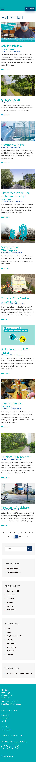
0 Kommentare (16, 51)
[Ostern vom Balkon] (18, 131)
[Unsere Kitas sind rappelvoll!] (18, 389)
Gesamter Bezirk (13, 591)
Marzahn (10, 606)
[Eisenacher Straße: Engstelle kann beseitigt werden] (18, 179)
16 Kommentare (16, 459)
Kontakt (3, 721)
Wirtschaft (11, 651)
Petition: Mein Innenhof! (16, 457)
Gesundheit (11, 643)
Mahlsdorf (10, 595)
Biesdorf (10, 602)
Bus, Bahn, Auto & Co (14, 636)
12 (20, 537)
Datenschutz (5, 715)
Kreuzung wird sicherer (15, 507)
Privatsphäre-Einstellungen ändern (12, 735)
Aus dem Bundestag (14, 569)
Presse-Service (6, 730)
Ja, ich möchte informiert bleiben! (19, 673)
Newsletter (5, 727)
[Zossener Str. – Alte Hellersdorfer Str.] (18, 284)
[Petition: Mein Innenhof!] (18, 443)
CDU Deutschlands (13, 572)
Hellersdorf (11, 610)
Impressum (5, 718)
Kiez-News (30, 8)
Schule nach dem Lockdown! (11, 47)
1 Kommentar (18, 201)
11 (16, 537)
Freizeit (9, 640)
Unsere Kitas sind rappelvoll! (12, 404)
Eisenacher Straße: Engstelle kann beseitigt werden (15, 196)
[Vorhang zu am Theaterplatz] (18, 233)
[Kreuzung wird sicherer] (18, 493)
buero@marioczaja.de (13, 704)
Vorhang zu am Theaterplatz (10, 248)
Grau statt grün (10, 99)
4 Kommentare (20, 355)
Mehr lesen (5, 69)
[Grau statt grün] (18, 85)
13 (23, 537)
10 (12, 537)
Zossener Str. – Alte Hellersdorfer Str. (15, 300)
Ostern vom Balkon (13, 145)
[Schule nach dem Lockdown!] (18, 32)
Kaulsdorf (10, 598)
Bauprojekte (11, 647)
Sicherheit (10, 655)
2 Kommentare (17, 253)
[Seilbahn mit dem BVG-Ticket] (18, 335)
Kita (8, 628)
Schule (9, 632)
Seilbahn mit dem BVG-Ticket (15, 351)
